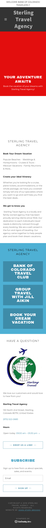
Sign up (23, 488)
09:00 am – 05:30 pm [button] (26, 433)
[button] (5, 19)
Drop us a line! (23, 445)
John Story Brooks (29, 510)
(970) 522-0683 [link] (10, 419)
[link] (23, 19)
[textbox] (23, 478)
